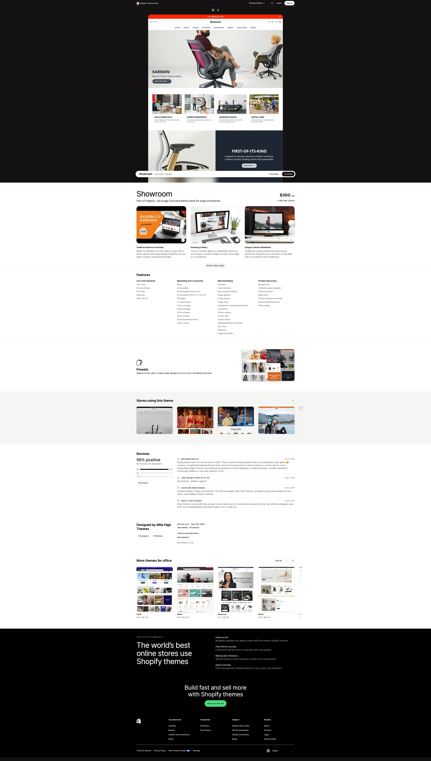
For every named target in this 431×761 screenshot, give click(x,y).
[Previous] (287, 400)
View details (182, 527)
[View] (154, 421)
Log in (279, 3)
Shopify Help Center (240, 726)
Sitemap (196, 750)
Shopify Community (240, 734)
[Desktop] (213, 10)
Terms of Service (143, 750)
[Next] (293, 400)
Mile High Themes (287, 200)
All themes (158, 536)
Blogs (234, 739)
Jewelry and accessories (178, 734)
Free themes (205, 730)
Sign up (289, 3)
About (266, 726)
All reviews (143, 483)
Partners (267, 730)
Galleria (150, 200)
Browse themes (256, 3)
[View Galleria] (267, 365)
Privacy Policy (160, 750)
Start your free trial (215, 703)
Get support (143, 536)
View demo (274, 174)
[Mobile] (218, 10)
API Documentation (240, 730)
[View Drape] (253, 365)
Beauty (171, 730)
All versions (194, 527)
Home (170, 739)
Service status (270, 739)
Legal (266, 734)
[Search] (272, 3)
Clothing (172, 726)
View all (278, 560)
